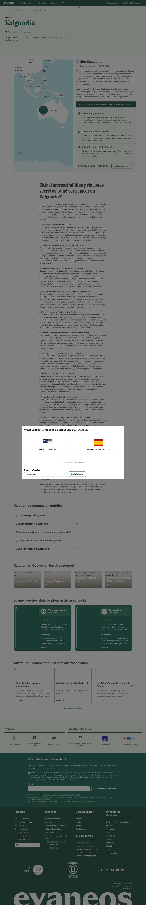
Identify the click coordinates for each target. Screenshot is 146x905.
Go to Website (77, 474)
